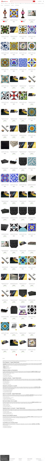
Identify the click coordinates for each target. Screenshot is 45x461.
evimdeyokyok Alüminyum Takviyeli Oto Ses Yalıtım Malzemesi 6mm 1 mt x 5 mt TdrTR (5, 267)
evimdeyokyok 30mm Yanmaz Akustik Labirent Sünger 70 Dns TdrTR (31, 217)
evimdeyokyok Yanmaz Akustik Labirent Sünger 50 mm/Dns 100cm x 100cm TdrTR (22, 135)
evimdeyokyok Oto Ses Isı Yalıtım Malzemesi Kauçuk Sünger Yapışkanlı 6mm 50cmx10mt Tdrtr (5, 118)
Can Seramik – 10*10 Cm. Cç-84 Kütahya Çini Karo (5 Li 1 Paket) (13, 69)
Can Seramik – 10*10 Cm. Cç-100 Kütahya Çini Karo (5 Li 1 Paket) (14, 53)
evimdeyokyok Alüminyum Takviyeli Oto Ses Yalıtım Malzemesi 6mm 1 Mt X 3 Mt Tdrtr (32, 283)
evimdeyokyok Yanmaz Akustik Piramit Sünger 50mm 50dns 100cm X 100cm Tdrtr (31, 300)
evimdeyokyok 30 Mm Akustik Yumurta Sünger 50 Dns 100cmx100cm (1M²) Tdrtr (4, 168)
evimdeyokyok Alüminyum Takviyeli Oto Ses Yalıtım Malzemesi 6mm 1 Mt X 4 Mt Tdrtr (5, 135)
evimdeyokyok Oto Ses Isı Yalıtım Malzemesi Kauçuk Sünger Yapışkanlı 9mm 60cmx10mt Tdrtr (5, 283)
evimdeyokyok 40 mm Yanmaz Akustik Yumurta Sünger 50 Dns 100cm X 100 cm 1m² (14, 316)
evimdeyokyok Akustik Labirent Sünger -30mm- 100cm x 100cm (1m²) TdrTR (23, 217)
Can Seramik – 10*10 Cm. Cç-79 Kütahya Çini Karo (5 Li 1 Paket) (22, 102)
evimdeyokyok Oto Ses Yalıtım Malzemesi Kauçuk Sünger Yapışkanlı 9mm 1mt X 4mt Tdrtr (5, 349)
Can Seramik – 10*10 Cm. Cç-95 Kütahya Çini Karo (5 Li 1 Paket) (31, 135)
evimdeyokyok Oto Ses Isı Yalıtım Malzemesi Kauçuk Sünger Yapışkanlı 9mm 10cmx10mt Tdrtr (14, 36)
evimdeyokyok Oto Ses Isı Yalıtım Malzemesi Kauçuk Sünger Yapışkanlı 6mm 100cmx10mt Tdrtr (5, 201)
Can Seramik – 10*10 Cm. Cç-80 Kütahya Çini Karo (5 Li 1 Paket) (5, 36)
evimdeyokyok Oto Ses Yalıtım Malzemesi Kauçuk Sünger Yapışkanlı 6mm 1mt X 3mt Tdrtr (23, 86)
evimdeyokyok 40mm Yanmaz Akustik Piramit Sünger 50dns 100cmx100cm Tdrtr (4, 217)
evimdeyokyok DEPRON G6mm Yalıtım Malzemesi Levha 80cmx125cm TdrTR (32, 20)
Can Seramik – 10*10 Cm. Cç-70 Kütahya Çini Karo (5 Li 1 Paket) (22, 234)
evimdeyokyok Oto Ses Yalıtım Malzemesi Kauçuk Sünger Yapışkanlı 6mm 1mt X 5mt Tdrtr (14, 118)
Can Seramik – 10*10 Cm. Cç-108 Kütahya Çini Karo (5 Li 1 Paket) (5, 53)
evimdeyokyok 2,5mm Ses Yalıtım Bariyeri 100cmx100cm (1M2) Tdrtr (32, 184)
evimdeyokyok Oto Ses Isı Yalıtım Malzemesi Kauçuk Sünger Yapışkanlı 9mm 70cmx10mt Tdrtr (23, 151)
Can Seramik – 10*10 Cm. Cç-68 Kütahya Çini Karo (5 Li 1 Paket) (22, 53)
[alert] (4, 458)
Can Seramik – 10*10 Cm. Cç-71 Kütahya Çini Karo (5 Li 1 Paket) (5, 102)
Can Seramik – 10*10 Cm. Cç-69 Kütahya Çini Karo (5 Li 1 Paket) (31, 349)
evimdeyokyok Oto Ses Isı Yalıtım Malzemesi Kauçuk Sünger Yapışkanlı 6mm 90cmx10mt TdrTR (14, 267)
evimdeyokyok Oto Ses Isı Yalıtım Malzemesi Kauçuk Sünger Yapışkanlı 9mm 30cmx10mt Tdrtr (14, 135)
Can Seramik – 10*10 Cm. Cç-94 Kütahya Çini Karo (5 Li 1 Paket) (22, 36)
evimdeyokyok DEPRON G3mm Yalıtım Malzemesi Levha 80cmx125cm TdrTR (5, 250)
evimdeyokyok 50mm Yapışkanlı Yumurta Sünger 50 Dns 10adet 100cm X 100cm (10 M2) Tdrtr (23, 300)
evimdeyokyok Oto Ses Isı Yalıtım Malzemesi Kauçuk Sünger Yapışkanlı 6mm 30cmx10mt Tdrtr (23, 201)
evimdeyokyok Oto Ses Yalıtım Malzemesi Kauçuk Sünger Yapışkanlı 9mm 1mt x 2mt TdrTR (23, 349)
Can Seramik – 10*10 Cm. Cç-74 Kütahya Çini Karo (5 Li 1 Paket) (5, 151)
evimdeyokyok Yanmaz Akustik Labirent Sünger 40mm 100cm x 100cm (23, 168)
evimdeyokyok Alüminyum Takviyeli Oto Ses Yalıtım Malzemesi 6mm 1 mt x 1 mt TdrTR (32, 86)
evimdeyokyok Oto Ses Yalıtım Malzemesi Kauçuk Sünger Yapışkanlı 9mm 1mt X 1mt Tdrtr (23, 250)
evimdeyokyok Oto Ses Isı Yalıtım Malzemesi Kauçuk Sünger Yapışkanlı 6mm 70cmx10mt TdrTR (14, 349)
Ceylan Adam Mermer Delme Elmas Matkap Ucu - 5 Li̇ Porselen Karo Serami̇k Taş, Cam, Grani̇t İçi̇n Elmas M (14, 333)
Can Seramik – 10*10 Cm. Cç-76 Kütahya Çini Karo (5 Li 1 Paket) (31, 316)
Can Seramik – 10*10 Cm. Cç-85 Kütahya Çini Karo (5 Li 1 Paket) (13, 184)
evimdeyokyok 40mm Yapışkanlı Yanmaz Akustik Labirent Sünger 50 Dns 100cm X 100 (5, 316)
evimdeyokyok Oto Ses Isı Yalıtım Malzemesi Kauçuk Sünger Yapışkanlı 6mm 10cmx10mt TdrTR (23, 118)
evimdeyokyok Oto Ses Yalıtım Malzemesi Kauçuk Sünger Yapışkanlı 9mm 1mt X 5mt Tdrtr (23, 333)
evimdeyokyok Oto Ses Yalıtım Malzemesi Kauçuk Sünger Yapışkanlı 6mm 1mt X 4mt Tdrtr (32, 102)
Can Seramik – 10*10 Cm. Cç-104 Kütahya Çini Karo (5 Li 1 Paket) (14, 20)
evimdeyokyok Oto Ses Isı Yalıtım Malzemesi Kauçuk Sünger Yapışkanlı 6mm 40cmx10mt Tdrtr (14, 86)
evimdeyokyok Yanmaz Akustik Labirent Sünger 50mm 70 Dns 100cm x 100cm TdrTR (13, 250)
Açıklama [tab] (4, 358)
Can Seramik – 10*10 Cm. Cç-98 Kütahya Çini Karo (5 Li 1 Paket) (5, 333)
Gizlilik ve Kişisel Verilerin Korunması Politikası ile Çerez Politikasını (4, 459)
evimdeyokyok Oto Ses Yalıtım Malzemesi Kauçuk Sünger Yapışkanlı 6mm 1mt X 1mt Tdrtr (32, 333)
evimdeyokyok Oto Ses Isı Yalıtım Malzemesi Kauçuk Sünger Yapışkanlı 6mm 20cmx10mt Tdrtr (32, 201)
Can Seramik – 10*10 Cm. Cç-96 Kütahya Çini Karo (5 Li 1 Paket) (22, 267)
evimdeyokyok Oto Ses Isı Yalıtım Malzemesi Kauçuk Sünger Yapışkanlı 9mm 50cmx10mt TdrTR (14, 201)
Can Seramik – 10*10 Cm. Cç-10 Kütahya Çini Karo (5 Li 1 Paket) (31, 234)
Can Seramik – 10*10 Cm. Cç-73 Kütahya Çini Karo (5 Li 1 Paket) (31, 168)
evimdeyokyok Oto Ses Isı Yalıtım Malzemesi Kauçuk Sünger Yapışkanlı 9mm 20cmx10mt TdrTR (23, 283)
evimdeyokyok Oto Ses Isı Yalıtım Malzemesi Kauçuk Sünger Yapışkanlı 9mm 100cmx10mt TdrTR (32, 151)
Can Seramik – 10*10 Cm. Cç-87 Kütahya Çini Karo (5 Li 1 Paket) (22, 69)
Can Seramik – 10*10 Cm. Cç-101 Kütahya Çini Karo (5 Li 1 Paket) (31, 69)
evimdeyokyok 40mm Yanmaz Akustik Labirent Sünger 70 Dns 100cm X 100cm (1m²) (14, 217)
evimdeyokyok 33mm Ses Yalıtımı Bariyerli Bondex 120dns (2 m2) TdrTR (32, 250)
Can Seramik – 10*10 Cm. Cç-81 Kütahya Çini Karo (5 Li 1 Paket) (22, 184)
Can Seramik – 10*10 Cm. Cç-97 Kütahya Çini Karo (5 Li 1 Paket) (5, 86)
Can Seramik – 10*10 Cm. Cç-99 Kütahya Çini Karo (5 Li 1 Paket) (31, 267)
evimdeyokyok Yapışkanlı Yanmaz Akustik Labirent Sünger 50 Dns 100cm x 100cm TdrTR (14, 168)
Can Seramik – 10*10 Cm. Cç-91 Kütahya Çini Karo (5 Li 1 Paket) (5, 69)
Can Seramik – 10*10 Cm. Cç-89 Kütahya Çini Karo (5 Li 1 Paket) (31, 118)
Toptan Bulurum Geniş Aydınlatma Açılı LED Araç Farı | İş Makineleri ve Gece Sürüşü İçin (23, 316)
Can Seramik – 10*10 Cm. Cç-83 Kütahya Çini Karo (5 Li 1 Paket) (31, 36)
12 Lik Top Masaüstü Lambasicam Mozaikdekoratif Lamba (23, 20)
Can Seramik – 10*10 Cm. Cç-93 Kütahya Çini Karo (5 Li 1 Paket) (31, 53)
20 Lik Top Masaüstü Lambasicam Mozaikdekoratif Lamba (5, 20)
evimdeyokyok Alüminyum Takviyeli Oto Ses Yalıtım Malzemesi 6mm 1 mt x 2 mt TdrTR (5, 300)
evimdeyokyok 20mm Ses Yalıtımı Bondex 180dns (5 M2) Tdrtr (14, 151)
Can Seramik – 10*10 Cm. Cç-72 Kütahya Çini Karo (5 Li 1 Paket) (13, 234)
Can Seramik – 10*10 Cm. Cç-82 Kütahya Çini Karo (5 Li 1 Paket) (13, 102)
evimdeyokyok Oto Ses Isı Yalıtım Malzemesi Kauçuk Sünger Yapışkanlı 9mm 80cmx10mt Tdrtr (14, 300)
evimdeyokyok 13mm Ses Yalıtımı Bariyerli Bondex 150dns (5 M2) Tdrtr (14, 283)
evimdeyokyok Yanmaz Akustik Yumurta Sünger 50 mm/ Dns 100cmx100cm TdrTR (5, 234)
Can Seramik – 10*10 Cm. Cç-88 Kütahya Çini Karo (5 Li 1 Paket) (5, 184)
